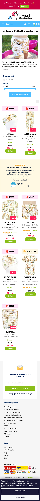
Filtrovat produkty (19, 94)
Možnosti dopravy (10, 423)
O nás (6, 443)
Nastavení (20, 491)
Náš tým (6, 455)
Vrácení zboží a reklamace (12, 412)
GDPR (6, 426)
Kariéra (6, 458)
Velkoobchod (8, 434)
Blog (5, 453)
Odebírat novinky (20, 388)
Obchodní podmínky (10, 431)
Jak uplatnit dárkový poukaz (13, 418)
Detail (10, 151)
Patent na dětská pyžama (12, 415)
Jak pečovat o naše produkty (13, 420)
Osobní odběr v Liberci (11, 410)
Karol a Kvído (8, 447)
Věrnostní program (10, 407)
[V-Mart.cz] (20, 15)
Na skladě (9, 80)
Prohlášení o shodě (10, 428)
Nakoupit (24, 6)
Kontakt (6, 437)
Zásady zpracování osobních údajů (20, 394)
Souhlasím (20, 497)
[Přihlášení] (29, 24)
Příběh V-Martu (9, 450)
